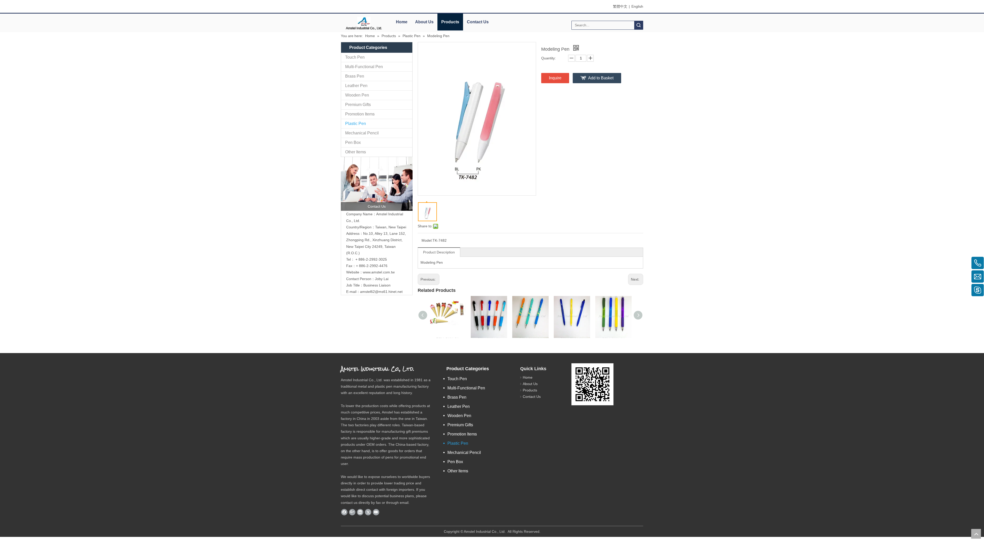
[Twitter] (368, 512)
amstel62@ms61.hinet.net (382, 292)
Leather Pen (356, 85)
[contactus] (377, 184)
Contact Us (478, 22)
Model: (427, 240)
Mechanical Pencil (362, 133)
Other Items (355, 152)
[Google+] (352, 512)
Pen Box (353, 142)
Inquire (555, 78)
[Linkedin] (360, 512)
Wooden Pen (357, 95)
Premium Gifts (358, 104)
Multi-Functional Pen (364, 67)
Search (638, 25)
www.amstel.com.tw (379, 272)
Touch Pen (355, 57)
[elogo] (364, 23)
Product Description (439, 252)
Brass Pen (354, 76)
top (976, 534)
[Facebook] (344, 512)
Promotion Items (360, 114)
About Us (424, 22)
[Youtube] (376, 512)
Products (450, 22)
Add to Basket (600, 78)
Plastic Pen (355, 123)
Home (401, 22)
